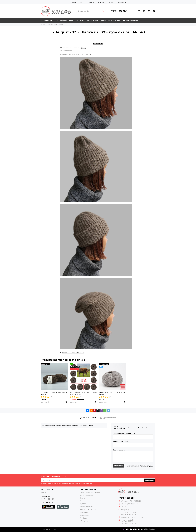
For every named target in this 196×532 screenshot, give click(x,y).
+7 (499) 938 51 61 (118, 11)
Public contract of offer (146, 466)
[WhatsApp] (104, 410)
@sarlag (83, 48)
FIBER (103, 20)
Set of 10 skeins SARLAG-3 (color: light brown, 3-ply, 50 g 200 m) (83, 393)
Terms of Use (84, 515)
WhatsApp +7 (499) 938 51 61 (131, 501)
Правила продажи (86, 507)
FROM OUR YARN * (114, 20)
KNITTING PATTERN (130, 20)
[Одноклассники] (91, 410)
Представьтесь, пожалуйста (124, 433)
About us (73, 2)
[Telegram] (108, 410)
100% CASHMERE (60, 20)
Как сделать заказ (86, 495)
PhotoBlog (111, 2)
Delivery (82, 2)
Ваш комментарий (120, 450)
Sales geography (85, 521)
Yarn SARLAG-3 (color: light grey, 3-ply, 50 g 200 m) (112, 393)
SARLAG (44, 492)
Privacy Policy (85, 512)
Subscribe (149, 480)
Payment (91, 2)
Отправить (118, 466)
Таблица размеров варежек (90, 492)
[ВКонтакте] (87, 410)
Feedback (83, 518)
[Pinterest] (94, 410)
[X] (98, 410)
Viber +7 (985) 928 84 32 (129, 504)
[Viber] (101, 410)
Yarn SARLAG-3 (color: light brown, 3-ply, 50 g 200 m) (54, 393)
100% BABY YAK (46, 20)
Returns (82, 498)
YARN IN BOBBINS (92, 20)
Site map (54, 529)
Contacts (101, 2)
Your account (122, 2)
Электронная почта (121, 441)
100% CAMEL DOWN (76, 20)
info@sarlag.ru (126, 510)
